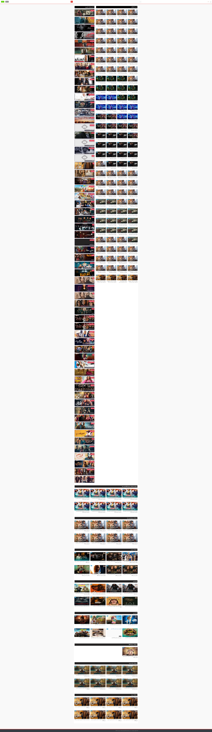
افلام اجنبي (135, 581)
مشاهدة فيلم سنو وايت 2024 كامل (100, 624)
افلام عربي (135, 612)
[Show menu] (210, 2)
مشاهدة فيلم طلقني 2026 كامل (132, 624)
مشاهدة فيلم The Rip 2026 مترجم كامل (99, 606)
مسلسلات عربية (134, 694)
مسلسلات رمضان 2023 (133, 644)
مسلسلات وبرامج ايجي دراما (132, 518)
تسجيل (3, 1)
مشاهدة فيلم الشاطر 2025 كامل (116, 637)
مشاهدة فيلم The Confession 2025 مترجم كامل (82, 606)
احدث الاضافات (134, 7)
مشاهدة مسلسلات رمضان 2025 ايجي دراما (129, 486)
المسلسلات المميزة (89, 7)
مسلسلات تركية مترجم (133, 663)
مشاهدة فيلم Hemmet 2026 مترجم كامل (131, 606)
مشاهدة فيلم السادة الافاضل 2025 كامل (131, 637)
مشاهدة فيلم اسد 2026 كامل (85, 624)
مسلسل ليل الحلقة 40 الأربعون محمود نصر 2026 (82, 719)
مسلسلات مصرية (134, 549)
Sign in (7, 1)
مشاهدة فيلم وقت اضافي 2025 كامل (115, 624)
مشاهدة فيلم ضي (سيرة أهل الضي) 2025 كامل (98, 637)
